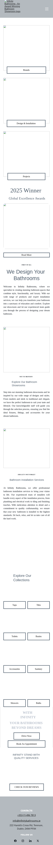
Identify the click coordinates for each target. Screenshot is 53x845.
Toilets (15, 636)
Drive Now (26, 736)
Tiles (38, 605)
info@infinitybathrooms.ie (26, 820)
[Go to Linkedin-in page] (31, 841)
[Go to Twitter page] (38, 841)
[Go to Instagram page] (24, 841)
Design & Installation (26, 123)
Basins (39, 636)
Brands (26, 70)
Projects (26, 176)
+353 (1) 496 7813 (26, 815)
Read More (26, 255)
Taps (14, 605)
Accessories (14, 669)
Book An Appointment (26, 744)
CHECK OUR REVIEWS (27, 787)
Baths (38, 703)
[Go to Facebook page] (16, 841)
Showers (14, 703)
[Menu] (46, 9)
